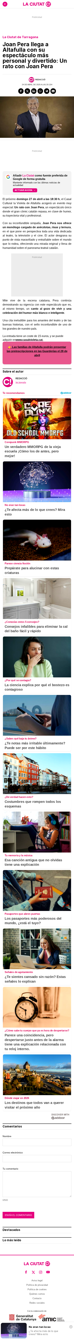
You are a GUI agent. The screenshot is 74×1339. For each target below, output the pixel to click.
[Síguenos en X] (33, 1272)
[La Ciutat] (37, 4)
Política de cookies (37, 1289)
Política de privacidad (37, 1285)
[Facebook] (21, 91)
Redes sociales (37, 1303)
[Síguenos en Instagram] (40, 1272)
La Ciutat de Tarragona (20, 37)
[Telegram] (47, 91)
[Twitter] (27, 91)
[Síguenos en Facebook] (26, 1272)
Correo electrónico (13, 1152)
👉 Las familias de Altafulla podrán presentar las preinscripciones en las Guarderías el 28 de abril (37, 351)
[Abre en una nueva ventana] (22, 1317)
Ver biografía (20, 382)
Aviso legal (37, 1280)
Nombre (7, 1136)
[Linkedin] (34, 91)
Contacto (37, 1298)
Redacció (40, 80)
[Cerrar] (71, 1327)
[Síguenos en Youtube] (48, 1272)
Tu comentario (10, 1168)
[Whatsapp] (40, 91)
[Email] (53, 91)
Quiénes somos (37, 1294)
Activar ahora (23, 190)
